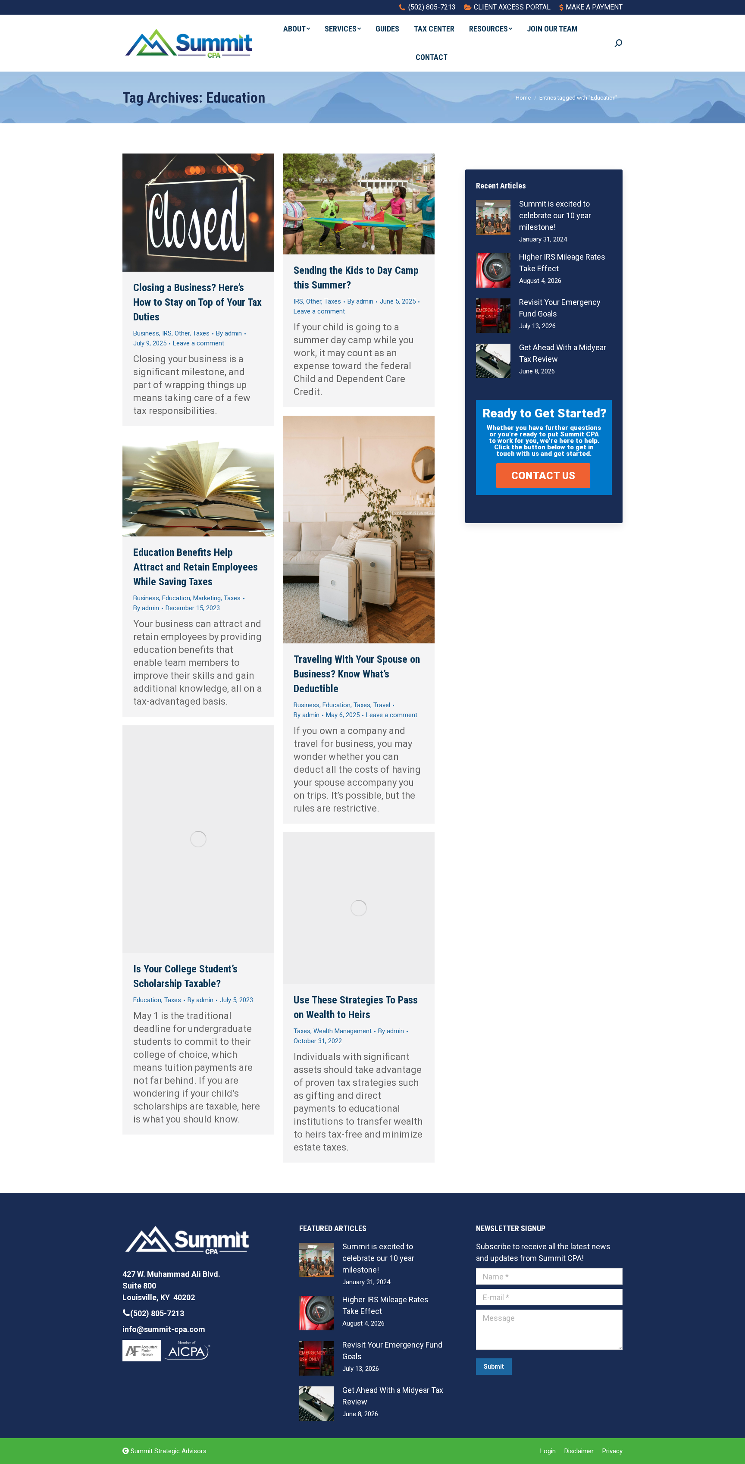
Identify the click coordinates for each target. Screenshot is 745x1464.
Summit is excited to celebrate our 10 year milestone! (555, 215)
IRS (167, 333)
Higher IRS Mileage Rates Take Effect (562, 262)
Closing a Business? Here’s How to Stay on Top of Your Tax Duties (197, 302)
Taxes (201, 333)
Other (182, 333)
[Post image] (493, 217)
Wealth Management (342, 1031)
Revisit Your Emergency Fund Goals (560, 308)
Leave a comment (198, 343)
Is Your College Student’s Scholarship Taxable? (185, 976)
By (229, 333)
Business (146, 333)
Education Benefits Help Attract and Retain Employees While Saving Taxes (195, 567)
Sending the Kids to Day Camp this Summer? (356, 277)
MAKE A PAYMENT (594, 7)
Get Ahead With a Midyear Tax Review (562, 353)
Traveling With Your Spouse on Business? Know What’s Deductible (357, 674)
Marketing (207, 598)
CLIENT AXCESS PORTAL (512, 7)
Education (336, 705)
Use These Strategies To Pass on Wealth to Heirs (356, 1007)
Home (523, 97)
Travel (381, 705)
